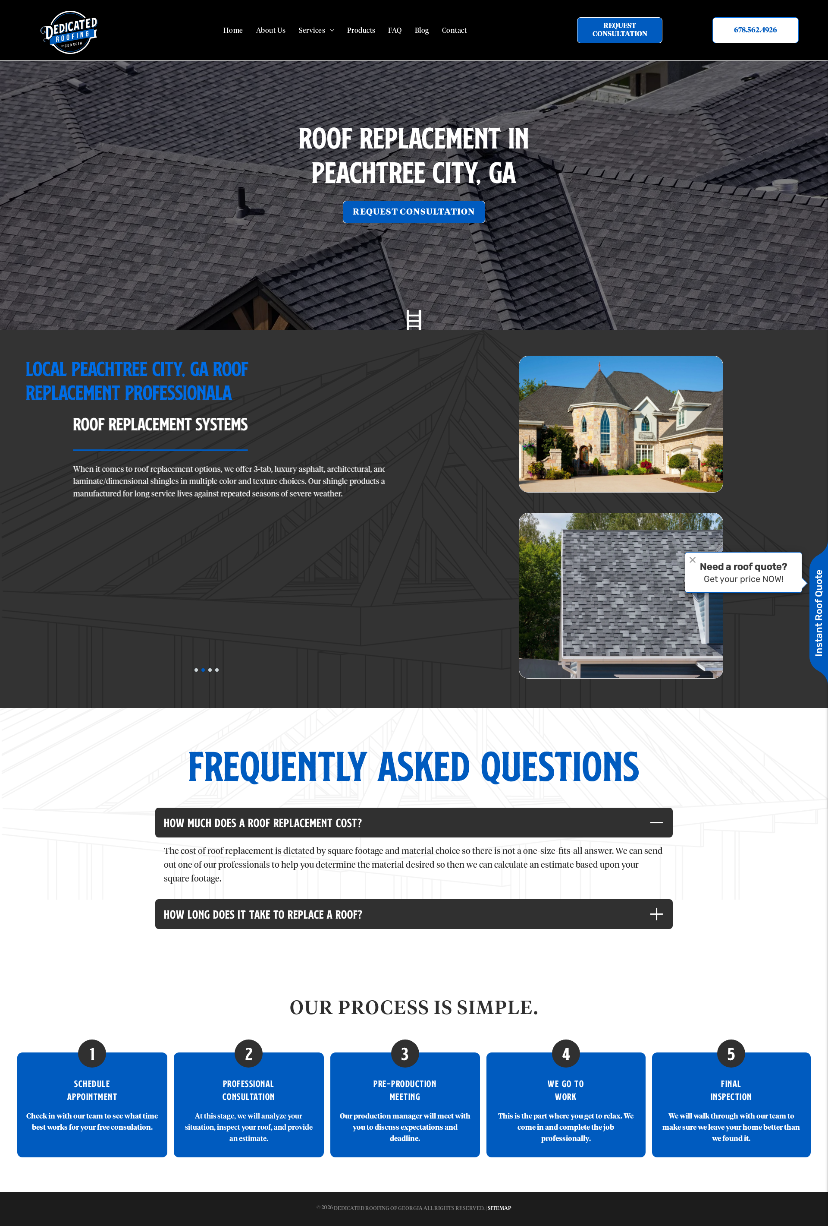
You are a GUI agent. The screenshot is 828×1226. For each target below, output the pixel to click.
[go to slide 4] (217, 670)
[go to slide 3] (210, 670)
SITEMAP (499, 1208)
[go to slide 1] (196, 670)
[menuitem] (233, 31)
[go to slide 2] (203, 670)
